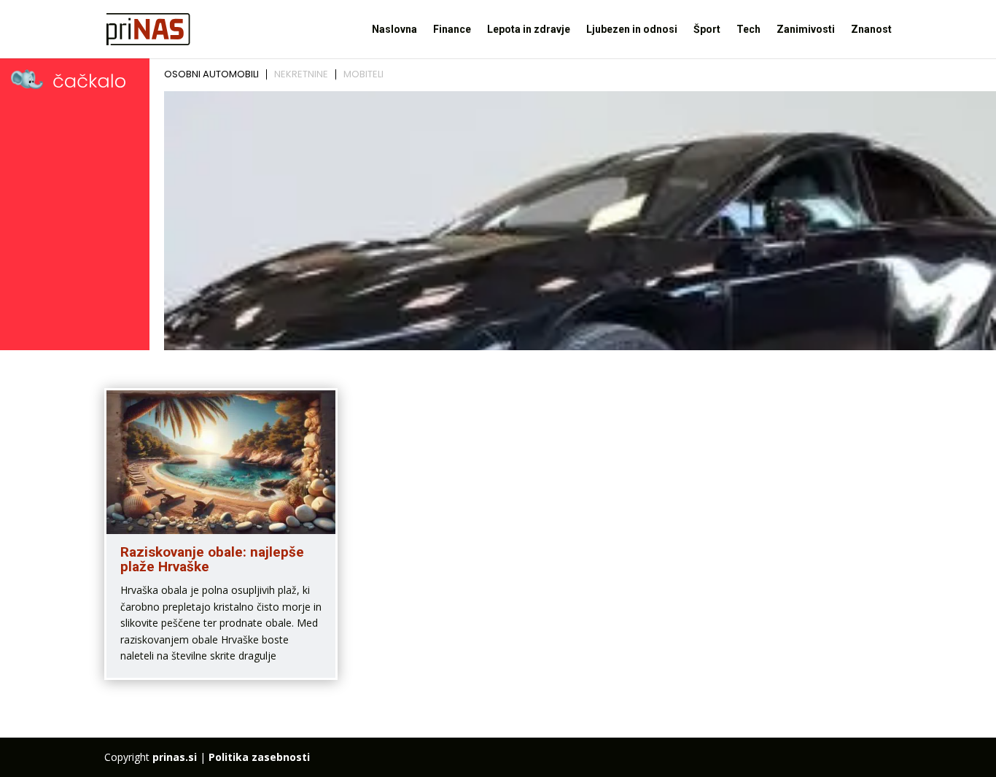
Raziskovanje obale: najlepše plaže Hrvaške (212, 560)
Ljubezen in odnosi (631, 29)
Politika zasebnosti (259, 757)
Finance (452, 29)
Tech (748, 29)
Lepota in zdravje (528, 29)
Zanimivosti (806, 29)
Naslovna (394, 29)
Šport (706, 29)
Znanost (871, 29)
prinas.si (174, 757)
